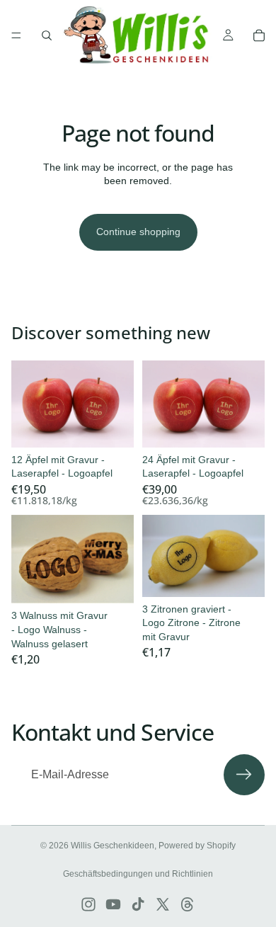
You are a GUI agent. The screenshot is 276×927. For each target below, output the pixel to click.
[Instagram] (88, 904)
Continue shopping (138, 231)
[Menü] (16, 35)
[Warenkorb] (259, 35)
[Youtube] (113, 904)
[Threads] (187, 904)
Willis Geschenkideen (112, 846)
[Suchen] (46, 35)
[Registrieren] (244, 774)
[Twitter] (162, 904)
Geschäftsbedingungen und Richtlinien (138, 874)
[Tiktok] (138, 904)
